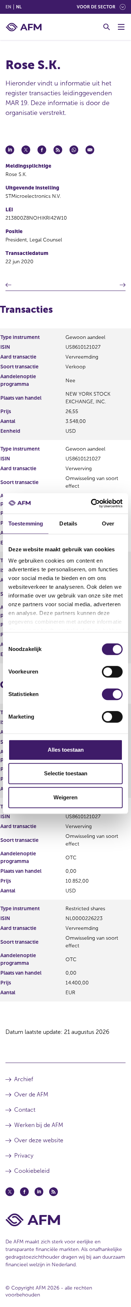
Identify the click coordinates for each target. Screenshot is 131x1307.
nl (18, 6)
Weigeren (65, 797)
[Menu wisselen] (121, 27)
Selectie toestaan (65, 773)
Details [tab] (68, 523)
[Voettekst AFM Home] (65, 1220)
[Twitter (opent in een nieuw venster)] (9, 1191)
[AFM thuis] (23, 27)
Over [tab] (108, 523)
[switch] (112, 672)
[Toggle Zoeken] (106, 27)
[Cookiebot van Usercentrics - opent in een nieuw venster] (92, 503)
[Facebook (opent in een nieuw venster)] (24, 1191)
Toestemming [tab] (25, 523)
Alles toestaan (66, 750)
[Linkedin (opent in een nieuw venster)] (39, 1191)
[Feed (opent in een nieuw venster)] (53, 1191)
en (8, 6)
